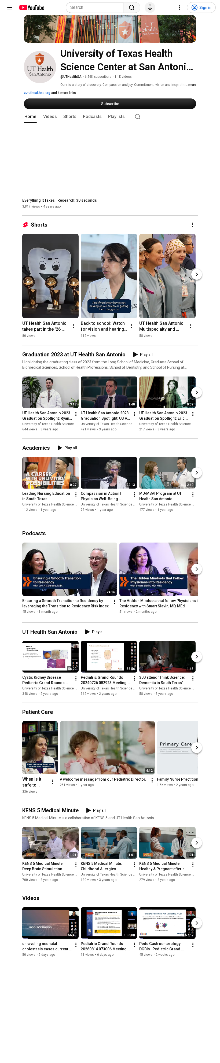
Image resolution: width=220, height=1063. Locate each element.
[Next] (196, 274)
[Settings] (179, 7)
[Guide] (9, 7)
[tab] (30, 116)
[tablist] (110, 116)
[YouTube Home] (31, 7)
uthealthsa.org (39, 93)
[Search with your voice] (150, 7)
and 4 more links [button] (63, 93)
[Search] (131, 7)
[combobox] (96, 7)
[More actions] (192, 224)
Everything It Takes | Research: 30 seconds (59, 200)
